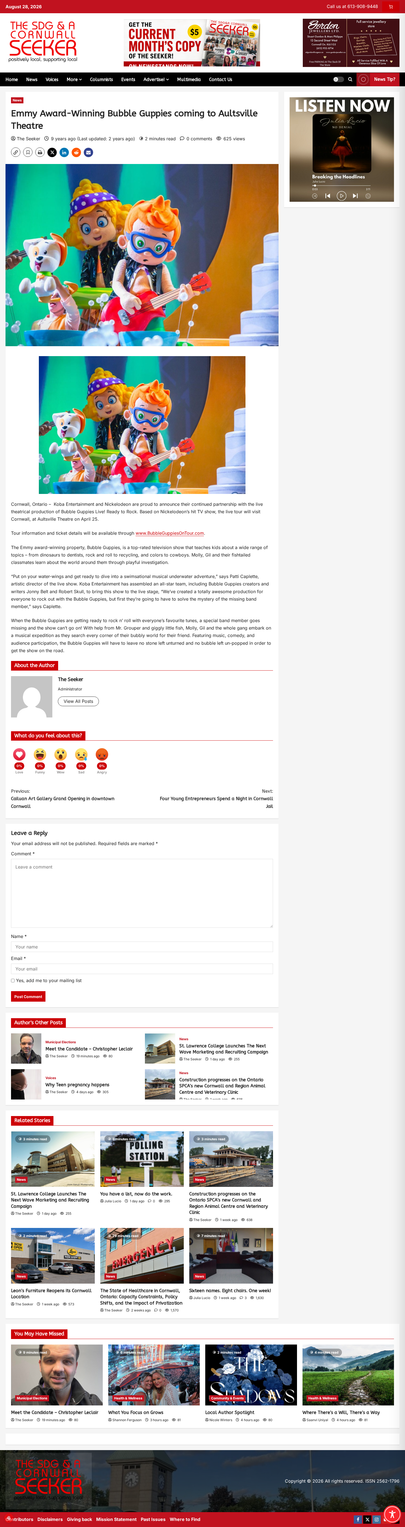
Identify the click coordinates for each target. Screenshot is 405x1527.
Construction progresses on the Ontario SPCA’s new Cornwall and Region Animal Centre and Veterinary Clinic (160, 1084)
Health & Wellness (128, 1398)
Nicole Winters (220, 1420)
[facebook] (358, 1519)
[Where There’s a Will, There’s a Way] (348, 1375)
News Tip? (384, 79)
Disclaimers (50, 1519)
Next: (216, 799)
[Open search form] (350, 79)
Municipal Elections (60, 1042)
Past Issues (153, 1519)
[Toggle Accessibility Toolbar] (392, 1514)
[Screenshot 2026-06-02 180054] (351, 42)
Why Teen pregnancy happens (26, 1084)
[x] (367, 1519)
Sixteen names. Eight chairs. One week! (230, 1290)
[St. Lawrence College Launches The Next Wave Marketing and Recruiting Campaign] (53, 1159)
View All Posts (78, 701)
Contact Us (220, 79)
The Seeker (28, 138)
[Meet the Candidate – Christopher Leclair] (57, 1375)
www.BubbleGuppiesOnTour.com (170, 533)
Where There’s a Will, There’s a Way (341, 1412)
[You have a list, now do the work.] (142, 1159)
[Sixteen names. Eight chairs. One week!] (231, 1256)
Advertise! (154, 79)
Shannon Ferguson (127, 1420)
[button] (338, 79)
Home (12, 79)
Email (18, 958)
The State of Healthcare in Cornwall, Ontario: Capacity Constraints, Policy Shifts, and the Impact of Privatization (141, 1297)
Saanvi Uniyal (317, 1420)
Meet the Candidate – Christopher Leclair (26, 1048)
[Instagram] (376, 1519)
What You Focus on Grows (135, 1412)
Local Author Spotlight (229, 1412)
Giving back (79, 1519)
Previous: (62, 799)
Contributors (19, 1519)
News (31, 79)
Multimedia (189, 79)
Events (128, 79)
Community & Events (227, 1398)
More (72, 79)
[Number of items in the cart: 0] (390, 6)
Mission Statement (116, 1519)
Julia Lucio (112, 1201)
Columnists (101, 79)
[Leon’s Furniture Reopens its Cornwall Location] (53, 1256)
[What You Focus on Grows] (154, 1375)
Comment (23, 853)
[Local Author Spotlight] (251, 1375)
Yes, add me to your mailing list (48, 980)
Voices (52, 79)
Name (19, 936)
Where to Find (185, 1519)
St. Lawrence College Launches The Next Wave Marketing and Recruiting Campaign (160, 1048)
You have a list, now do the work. (136, 1194)
